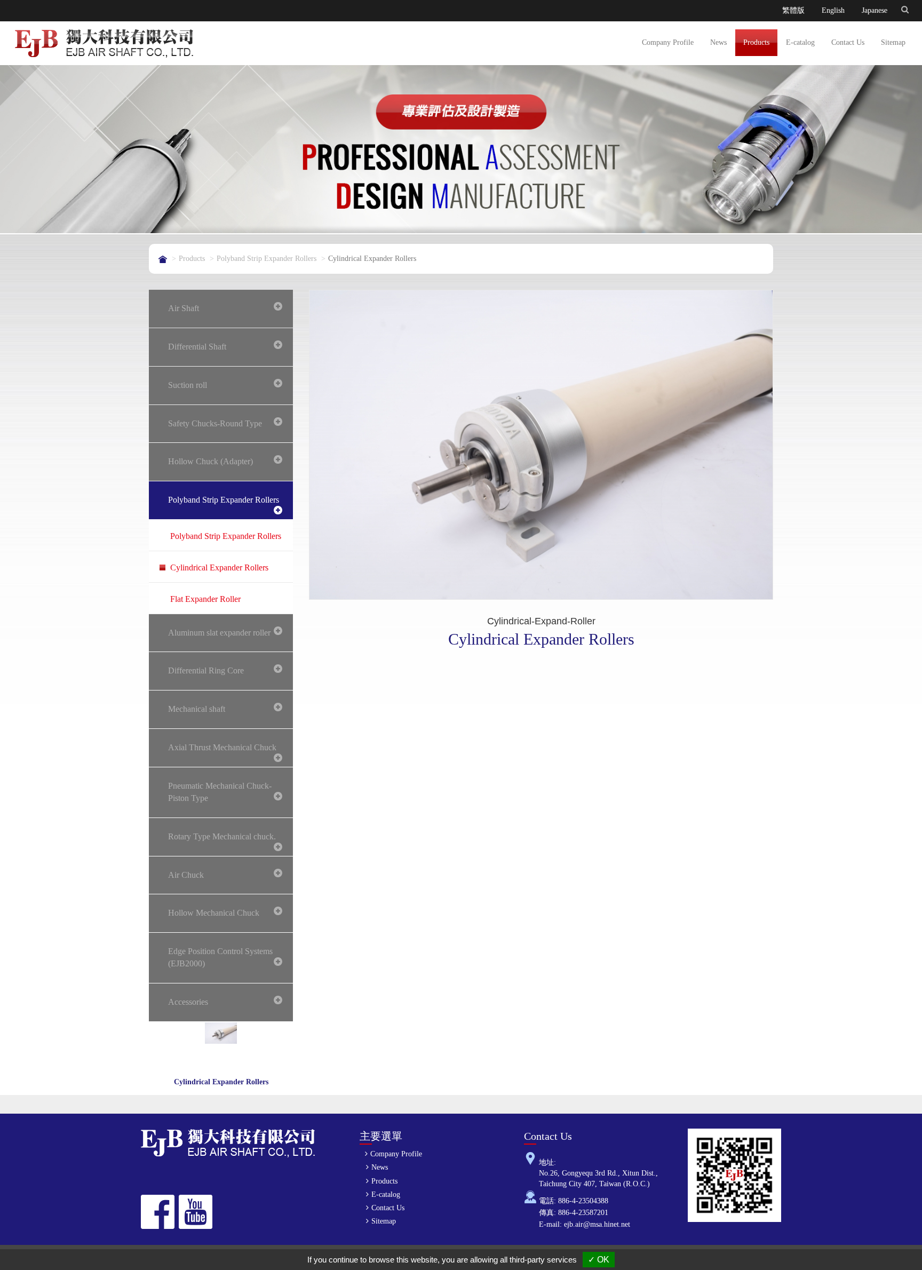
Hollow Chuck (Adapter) (210, 461)
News (718, 42)
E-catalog (800, 42)
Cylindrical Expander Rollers (219, 567)
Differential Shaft (197, 346)
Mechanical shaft (196, 708)
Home (162, 259)
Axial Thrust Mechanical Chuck (222, 747)
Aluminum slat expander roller (219, 632)
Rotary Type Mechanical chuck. (222, 836)
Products (756, 42)
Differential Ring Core (206, 670)
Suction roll (187, 385)
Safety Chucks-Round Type (215, 423)
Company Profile (668, 42)
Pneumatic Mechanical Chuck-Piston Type (220, 792)
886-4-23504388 (583, 1201)
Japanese (874, 10)
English (833, 10)
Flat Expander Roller (205, 599)
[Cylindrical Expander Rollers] (541, 444)
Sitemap (893, 42)
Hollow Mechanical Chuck (213, 912)
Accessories (188, 1001)
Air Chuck (186, 874)
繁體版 (793, 10)
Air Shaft (183, 308)
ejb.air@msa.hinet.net (597, 1224)
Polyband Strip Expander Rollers (266, 259)
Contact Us (847, 42)
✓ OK (598, 1259)
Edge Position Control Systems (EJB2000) (220, 957)
